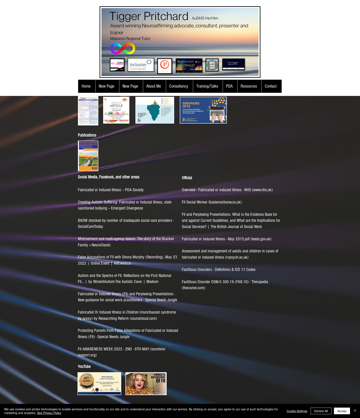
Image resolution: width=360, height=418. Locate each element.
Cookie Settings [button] (297, 411)
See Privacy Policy (49, 413)
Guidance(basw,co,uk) (212, 202)
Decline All (321, 411)
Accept (342, 411)
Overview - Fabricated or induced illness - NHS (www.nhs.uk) (227, 189)
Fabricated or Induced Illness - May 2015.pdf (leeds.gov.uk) (226, 239)
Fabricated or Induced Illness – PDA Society (111, 189)
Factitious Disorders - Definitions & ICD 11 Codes (219, 269)
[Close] (355, 411)
